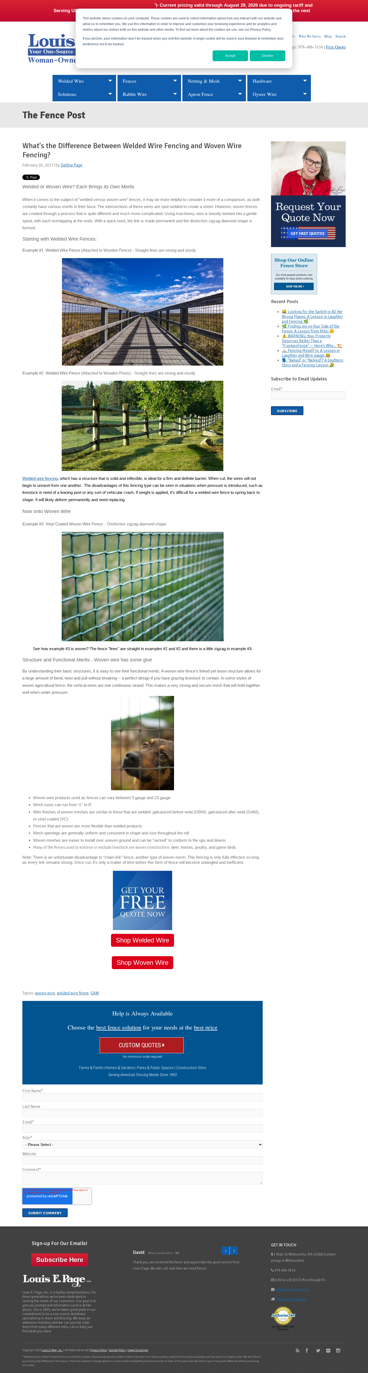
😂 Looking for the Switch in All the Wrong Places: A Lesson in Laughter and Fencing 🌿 (312, 316)
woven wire (45, 993)
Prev (225, 1251)
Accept (230, 56)
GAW (95, 993)
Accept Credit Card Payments (283, 1328)
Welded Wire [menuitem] (71, 81)
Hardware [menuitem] (262, 81)
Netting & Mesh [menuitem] (204, 81)
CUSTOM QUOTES (140, 1045)
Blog (328, 36)
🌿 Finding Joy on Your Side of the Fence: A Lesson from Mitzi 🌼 (310, 329)
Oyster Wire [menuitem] (265, 94)
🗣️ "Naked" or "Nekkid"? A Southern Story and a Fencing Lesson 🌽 (312, 362)
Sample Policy (117, 1350)
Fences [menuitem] (129, 81)
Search (340, 36)
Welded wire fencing (40, 478)
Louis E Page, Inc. (52, 1350)
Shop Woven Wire (142, 962)
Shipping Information (290, 1299)
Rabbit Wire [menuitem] (135, 94)
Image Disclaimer (137, 1350)
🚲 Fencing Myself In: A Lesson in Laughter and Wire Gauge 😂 (311, 353)
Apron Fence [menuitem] (200, 94)
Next (234, 1251)
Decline (267, 56)
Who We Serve (309, 36)
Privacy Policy (98, 1350)
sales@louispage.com (292, 1289)
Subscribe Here (59, 1259)
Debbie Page (71, 165)
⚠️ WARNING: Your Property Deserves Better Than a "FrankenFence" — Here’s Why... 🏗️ (312, 341)
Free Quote (336, 47)
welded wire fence (73, 993)
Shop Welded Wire (142, 940)
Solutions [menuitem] (67, 94)
